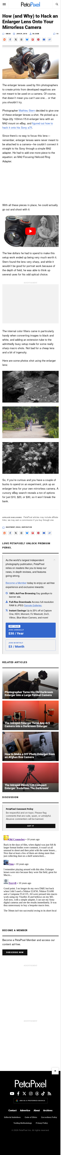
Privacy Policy (42, 1123)
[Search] (57, 4)
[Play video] (30, 231)
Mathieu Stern (27, 110)
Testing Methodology (22, 1123)
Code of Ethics (31, 1117)
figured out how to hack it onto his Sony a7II (27, 125)
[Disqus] (30, 873)
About (37, 1110)
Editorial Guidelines (12, 1117)
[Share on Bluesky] (27, 39)
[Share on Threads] (21, 39)
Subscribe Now (15, 952)
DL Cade (36, 34)
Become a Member (16, 583)
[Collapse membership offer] (54, 559)
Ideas (8, 34)
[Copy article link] (49, 39)
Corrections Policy (49, 1117)
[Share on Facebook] (10, 39)
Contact (12, 1110)
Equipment (10, 527)
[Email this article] (44, 39)
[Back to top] (55, 1071)
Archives (48, 1110)
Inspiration (27, 527)
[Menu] (4, 4)
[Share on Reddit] (4, 39)
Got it (30, 826)
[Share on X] (16, 39)
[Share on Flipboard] (32, 39)
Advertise (25, 1110)
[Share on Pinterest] (38, 39)
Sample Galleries (33, 605)
